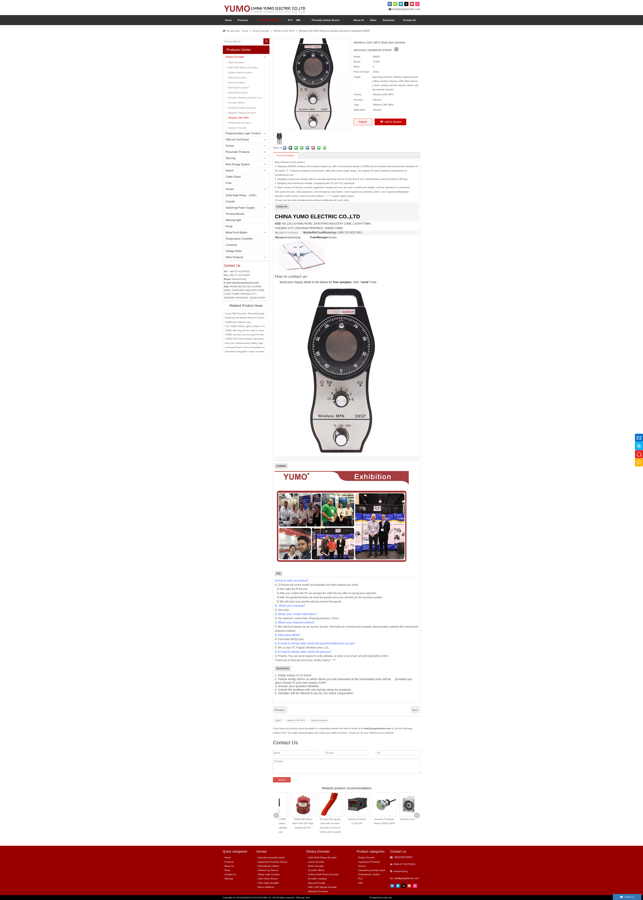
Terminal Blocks (235, 213)
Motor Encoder (316, 866)
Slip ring (230, 158)
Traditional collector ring (237, 322)
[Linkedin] (401, 4)
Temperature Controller (239, 238)
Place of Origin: (362, 71)
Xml (308, 897)
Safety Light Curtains (269, 874)
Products (229, 861)
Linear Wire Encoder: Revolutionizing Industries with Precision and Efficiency (246, 313)
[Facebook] (390, 4)
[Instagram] (417, 4)
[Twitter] (406, 4)
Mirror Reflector (266, 887)
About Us (229, 866)
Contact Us (230, 874)
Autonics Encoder (237, 127)
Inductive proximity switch (271, 857)
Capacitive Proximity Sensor (273, 861)
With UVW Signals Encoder (322, 887)
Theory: (358, 94)
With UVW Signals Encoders (243, 67)
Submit (281, 779)
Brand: (357, 61)
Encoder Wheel (236, 102)
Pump (229, 226)
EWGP (278, 720)
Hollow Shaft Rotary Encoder (323, 874)
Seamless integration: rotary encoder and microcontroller (246, 351)
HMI (360, 883)
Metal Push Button (236, 232)
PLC (360, 878)
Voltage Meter (234, 251)
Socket (230, 189)
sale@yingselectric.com (406, 9)
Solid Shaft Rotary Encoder (322, 857)
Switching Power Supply (240, 207)
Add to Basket (393, 121)
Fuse (229, 183)
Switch (230, 170)
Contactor (231, 244)
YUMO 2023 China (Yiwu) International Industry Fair (246, 338)
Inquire (363, 121)
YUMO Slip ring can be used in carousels (246, 330)
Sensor (230, 145)
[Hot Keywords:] (266, 41)
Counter (230, 201)
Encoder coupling (317, 878)
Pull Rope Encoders (238, 87)
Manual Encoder (317, 883)
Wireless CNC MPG (238, 117)
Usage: (357, 77)
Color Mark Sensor (268, 878)
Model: (357, 56)
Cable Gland (233, 176)
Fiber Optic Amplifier (268, 883)
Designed (381, 897)
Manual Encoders (237, 77)
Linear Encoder (316, 861)
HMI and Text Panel (237, 139)
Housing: (358, 99)
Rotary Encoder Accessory (242, 107)
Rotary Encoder (235, 56)
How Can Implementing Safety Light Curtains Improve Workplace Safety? (246, 343)
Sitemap (228, 878)
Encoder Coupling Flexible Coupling (247, 97)
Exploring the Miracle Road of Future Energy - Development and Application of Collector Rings (246, 317)
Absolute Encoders (238, 92)
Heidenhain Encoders (239, 122)
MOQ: (357, 66)
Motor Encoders (236, 82)
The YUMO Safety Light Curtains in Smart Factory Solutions (246, 326)
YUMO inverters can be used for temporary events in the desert (246, 334)
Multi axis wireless (319, 720)
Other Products (234, 257)
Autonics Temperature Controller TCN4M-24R (407, 823)
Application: (360, 109)
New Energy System (238, 164)
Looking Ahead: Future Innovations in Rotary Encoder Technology (246, 347)
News (227, 870)
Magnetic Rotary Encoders (242, 112)
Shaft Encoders (236, 62)
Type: (357, 104)
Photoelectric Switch (268, 866)
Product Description (285, 155)
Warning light (233, 220)
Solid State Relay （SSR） (242, 195)
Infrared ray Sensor (268, 870)
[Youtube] (412, 4)
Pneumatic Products (237, 152)
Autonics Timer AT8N (380, 819)
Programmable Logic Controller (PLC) (247, 133)
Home (227, 857)
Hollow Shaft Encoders (240, 72)
